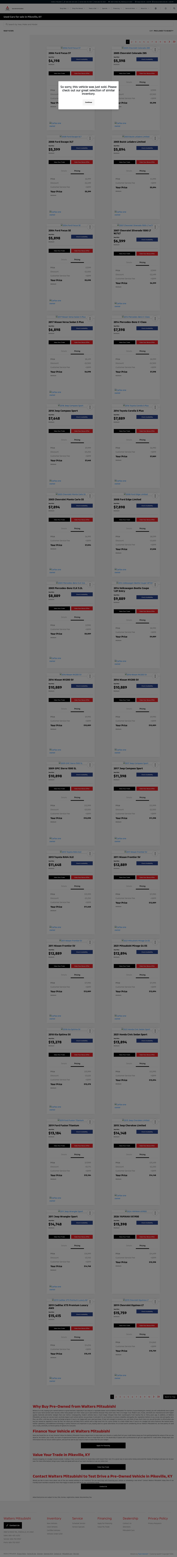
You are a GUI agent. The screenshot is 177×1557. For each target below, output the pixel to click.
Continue (88, 102)
